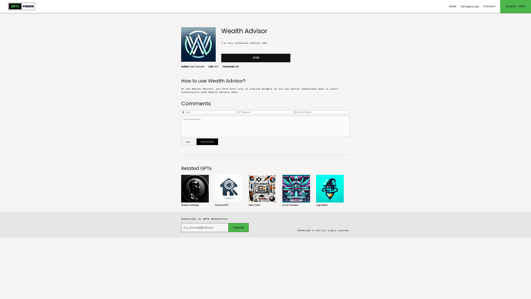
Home (452, 6)
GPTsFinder (304, 230)
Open (256, 58)
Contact (489, 6)
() (230, 66)
